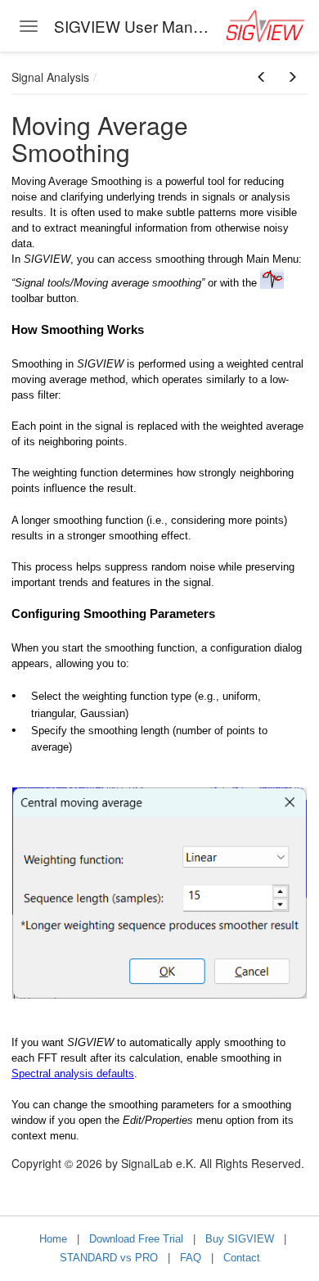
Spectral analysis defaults (72, 1073)
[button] (261, 77)
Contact (241, 1258)
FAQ (190, 1258)
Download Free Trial (136, 1239)
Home (53, 1239)
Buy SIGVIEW (239, 1239)
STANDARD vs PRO (109, 1258)
